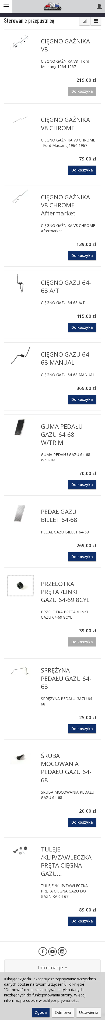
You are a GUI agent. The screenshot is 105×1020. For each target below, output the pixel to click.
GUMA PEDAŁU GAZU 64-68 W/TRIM (62, 434)
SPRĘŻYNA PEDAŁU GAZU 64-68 (66, 678)
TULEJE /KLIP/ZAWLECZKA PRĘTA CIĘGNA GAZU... (66, 861)
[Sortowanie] (84, 21)
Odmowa (63, 1012)
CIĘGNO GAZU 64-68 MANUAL (66, 358)
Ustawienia (88, 1012)
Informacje (51, 967)
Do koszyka (82, 170)
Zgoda (41, 1012)
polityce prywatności (60, 1000)
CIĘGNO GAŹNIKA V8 (65, 45)
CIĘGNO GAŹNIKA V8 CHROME (65, 123)
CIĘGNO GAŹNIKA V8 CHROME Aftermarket (65, 205)
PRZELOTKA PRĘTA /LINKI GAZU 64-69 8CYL (65, 592)
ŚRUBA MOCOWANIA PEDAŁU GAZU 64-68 (66, 768)
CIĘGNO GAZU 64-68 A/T (66, 286)
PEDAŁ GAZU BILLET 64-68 (59, 515)
